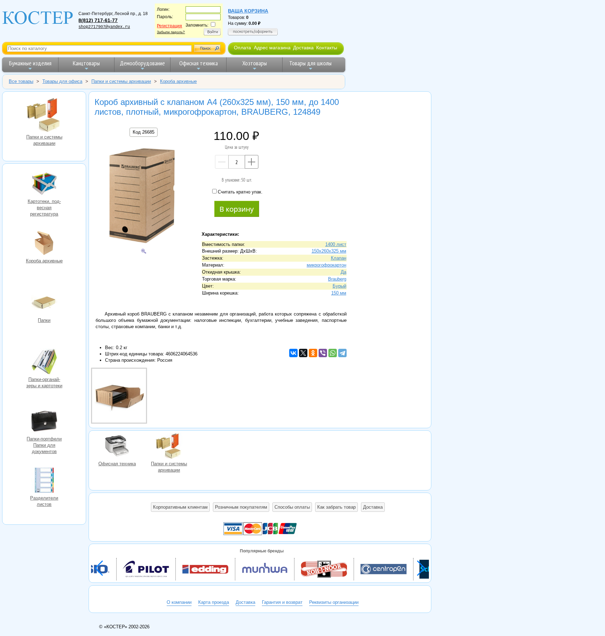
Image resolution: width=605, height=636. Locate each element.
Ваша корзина (248, 11)
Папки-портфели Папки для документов (44, 422)
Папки (44, 303)
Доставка (303, 47)
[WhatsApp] (332, 353)
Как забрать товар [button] (336, 507)
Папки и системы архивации (44, 115)
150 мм (338, 293)
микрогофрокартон (326, 265)
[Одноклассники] (313, 353)
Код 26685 (143, 132)
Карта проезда (213, 602)
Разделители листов (44, 481)
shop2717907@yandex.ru (104, 26)
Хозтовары (254, 63)
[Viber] (323, 353)
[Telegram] (342, 353)
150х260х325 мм (329, 251)
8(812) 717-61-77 (98, 20)
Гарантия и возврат (282, 602)
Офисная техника (198, 63)
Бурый (339, 286)
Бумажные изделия (30, 63)
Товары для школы (310, 63)
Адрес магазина (272, 47)
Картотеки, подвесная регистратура (44, 184)
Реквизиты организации (334, 602)
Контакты (326, 47)
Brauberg (337, 279)
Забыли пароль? (171, 32)
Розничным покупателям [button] (241, 507)
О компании (179, 602)
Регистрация (169, 25)
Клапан (338, 258)
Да (343, 272)
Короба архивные (44, 244)
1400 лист (335, 244)
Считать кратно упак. (240, 192)
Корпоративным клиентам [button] (180, 507)
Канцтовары (86, 63)
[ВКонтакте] (293, 353)
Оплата (242, 47)
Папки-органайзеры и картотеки (44, 362)
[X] (303, 353)
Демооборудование (142, 63)
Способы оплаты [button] (292, 507)
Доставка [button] (373, 507)
